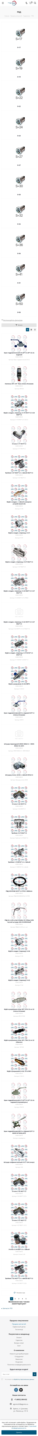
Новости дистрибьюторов (19, 1354)
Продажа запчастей (19, 1324)
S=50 (19, 312)
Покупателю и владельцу (19, 1334)
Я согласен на (19, 1379)
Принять (19, 1432)
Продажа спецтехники (19, 1321)
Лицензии (19, 1362)
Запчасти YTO (7, 1308)
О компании (19, 1350)
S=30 (19, 195)
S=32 (19, 224)
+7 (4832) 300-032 (20, 1399)
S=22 (19, 106)
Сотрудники (19, 1356)
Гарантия (19, 1340)
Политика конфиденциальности (19, 1365)
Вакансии (19, 1359)
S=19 (19, 77)
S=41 (19, 283)
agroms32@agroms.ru (20, 1404)
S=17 (19, 47)
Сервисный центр (19, 1327)
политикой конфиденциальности (23, 1427)
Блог (19, 1346)
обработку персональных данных (23, 1379)
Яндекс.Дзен (21, 1390)
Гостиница (19, 1329)
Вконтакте (16, 1390)
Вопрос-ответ (19, 1343)
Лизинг (19, 1337)
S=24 (19, 136)
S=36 (19, 253)
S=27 (19, 165)
